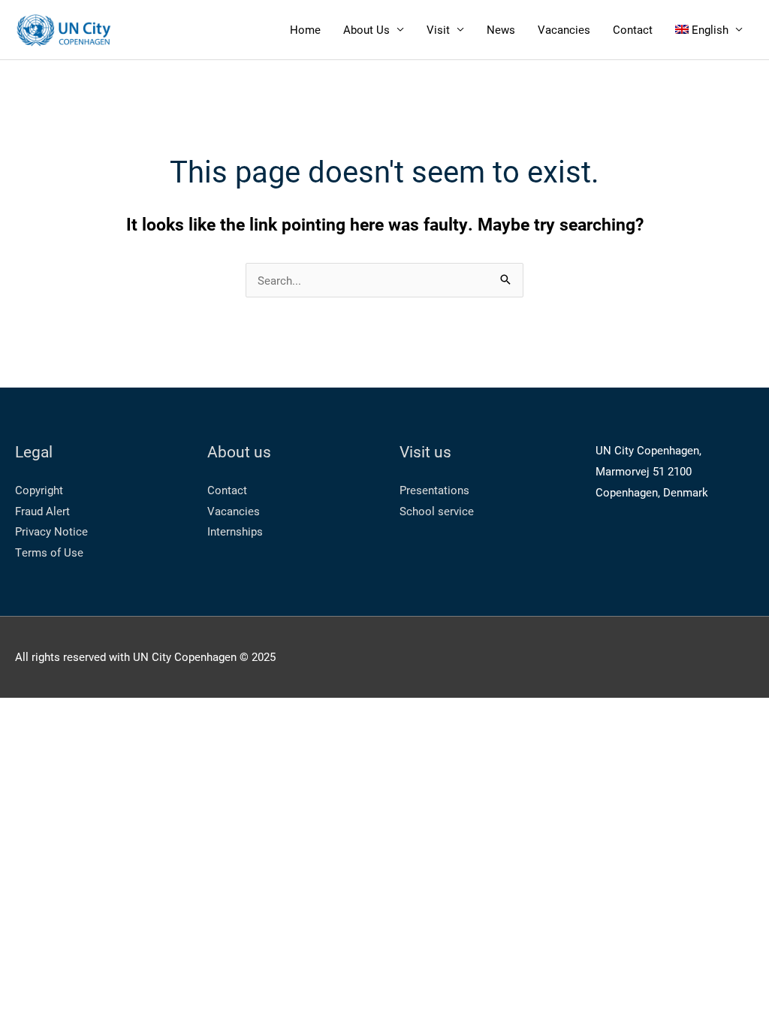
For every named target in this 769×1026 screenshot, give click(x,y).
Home (305, 29)
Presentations (434, 489)
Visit (438, 29)
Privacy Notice (51, 531)
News (501, 29)
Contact (633, 29)
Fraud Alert (42, 510)
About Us (366, 29)
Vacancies (564, 29)
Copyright (39, 489)
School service (437, 510)
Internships (235, 531)
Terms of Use (49, 552)
